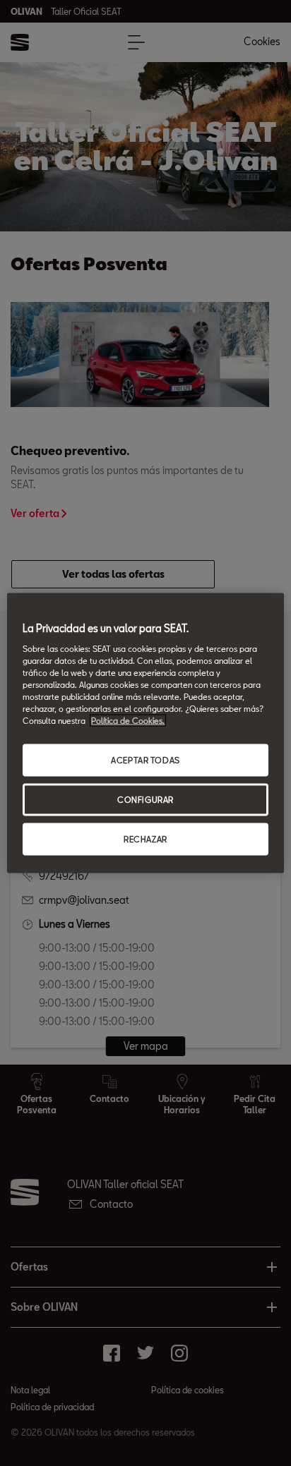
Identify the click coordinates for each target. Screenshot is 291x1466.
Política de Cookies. (128, 720)
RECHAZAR (145, 838)
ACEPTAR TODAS (145, 760)
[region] (145, 733)
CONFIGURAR (145, 799)
